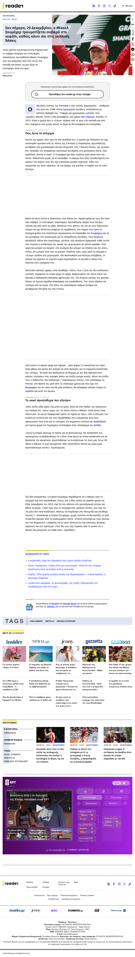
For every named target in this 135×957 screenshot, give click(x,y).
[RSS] (93, 5)
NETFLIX (50, 621)
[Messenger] (132, 49)
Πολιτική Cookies (87, 895)
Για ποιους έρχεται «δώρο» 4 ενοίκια (11, 666)
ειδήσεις (51, 606)
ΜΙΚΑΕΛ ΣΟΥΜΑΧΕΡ (67, 621)
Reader (55, 604)
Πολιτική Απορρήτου (69, 895)
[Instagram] (104, 5)
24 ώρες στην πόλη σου (64, 883)
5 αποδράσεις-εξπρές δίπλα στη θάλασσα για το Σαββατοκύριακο (39, 684)
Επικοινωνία (39, 895)
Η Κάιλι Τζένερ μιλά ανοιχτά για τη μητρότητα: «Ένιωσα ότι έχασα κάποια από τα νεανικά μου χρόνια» (67, 685)
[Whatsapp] (132, 54)
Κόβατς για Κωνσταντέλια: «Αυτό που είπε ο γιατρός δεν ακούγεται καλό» (92, 685)
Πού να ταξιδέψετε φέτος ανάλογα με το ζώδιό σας (40, 698)
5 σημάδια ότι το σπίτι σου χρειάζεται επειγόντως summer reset (120, 684)
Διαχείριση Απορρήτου (71, 899)
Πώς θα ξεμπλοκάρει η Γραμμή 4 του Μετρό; (13, 698)
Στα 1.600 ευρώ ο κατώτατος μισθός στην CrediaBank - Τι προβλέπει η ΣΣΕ (13, 685)
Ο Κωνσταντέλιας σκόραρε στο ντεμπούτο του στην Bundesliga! (93, 700)
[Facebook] (99, 5)
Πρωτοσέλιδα (31, 887)
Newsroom (9, 743)
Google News (69, 604)
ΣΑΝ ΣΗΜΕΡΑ (37, 621)
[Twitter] (109, 5)
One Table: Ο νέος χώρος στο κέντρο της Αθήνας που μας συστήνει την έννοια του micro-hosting (120, 668)
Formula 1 (64, 105)
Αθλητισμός (10, 732)
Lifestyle (45, 882)
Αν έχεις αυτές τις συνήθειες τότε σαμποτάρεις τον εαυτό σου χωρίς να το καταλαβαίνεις (66, 701)
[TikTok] (115, 5)
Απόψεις (45, 887)
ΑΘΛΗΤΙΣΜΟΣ (9, 16)
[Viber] (132, 59)
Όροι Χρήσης (52, 895)
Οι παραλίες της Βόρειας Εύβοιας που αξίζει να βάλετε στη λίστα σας (40, 667)
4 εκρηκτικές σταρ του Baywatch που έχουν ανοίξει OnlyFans (60, 560)
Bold (76, 882)
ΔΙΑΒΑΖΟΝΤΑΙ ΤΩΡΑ (37, 554)
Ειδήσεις (29, 882)
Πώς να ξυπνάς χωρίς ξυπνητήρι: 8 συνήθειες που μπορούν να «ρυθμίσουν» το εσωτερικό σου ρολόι (66, 669)
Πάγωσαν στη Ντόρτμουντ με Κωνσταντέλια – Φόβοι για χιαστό (92, 668)
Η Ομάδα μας (53, 899)
